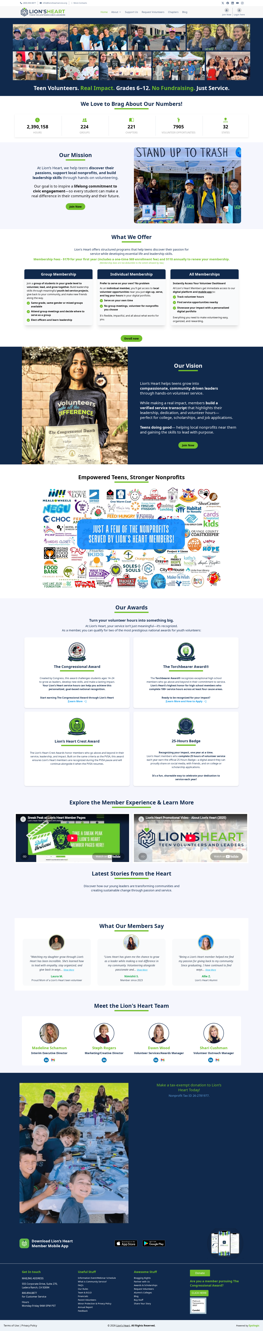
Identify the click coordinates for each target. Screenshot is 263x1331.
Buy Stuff (138, 1299)
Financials (83, 1296)
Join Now (75, 206)
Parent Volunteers (87, 1299)
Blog (184, 12)
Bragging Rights (142, 1277)
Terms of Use (11, 1325)
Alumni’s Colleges (143, 1292)
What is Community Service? (92, 1281)
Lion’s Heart (123, 1325)
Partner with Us (142, 1281)
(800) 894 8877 (29, 3)
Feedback (83, 1310)
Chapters (173, 12)
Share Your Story (142, 1303)
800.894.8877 (29, 1293)
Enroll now (131, 338)
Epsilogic (254, 1325)
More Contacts (80, 3)
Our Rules (83, 1288)
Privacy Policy (29, 1325)
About (114, 12)
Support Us (131, 12)
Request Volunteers (153, 12)
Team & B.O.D (85, 1292)
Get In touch (31, 1272)
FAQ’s (80, 1285)
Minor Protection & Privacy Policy (94, 1303)
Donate (200, 1273)
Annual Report (85, 1307)
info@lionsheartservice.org (54, 3)
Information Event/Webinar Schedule (97, 1277)
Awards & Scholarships (145, 1285)
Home (104, 12)
